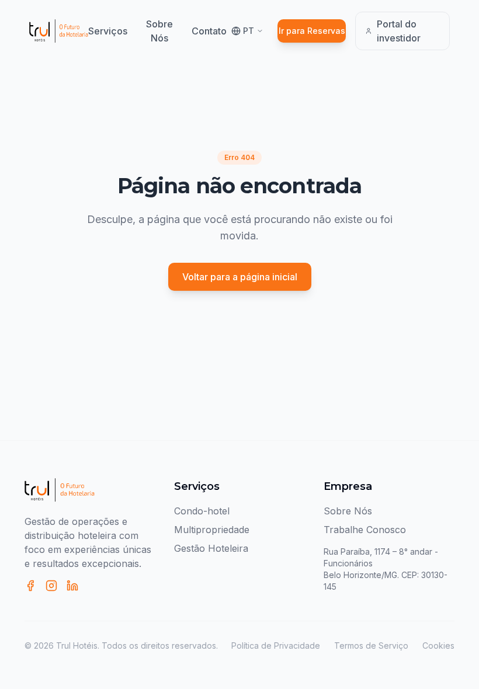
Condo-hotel (202, 511)
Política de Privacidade (275, 645)
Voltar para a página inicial (239, 277)
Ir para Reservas (312, 31)
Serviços (107, 31)
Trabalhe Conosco (365, 529)
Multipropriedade (211, 529)
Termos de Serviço (371, 645)
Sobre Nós (159, 31)
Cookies (438, 645)
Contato (209, 31)
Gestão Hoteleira (211, 548)
